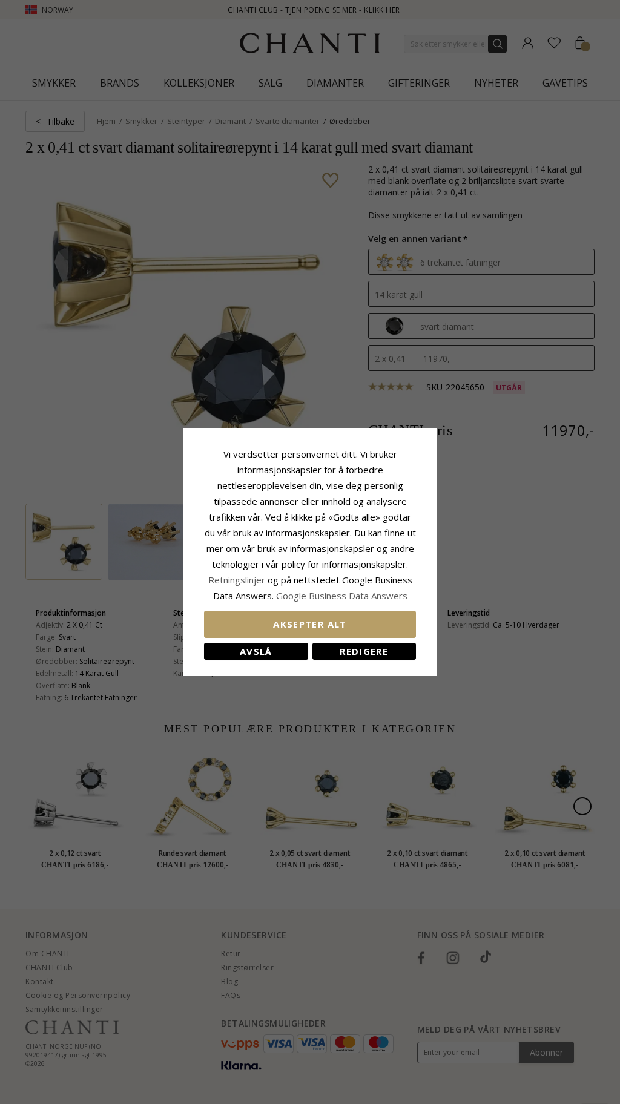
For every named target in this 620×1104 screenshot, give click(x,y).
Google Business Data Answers (341, 596)
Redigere (364, 651)
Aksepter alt (309, 624)
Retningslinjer (238, 580)
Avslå (256, 651)
